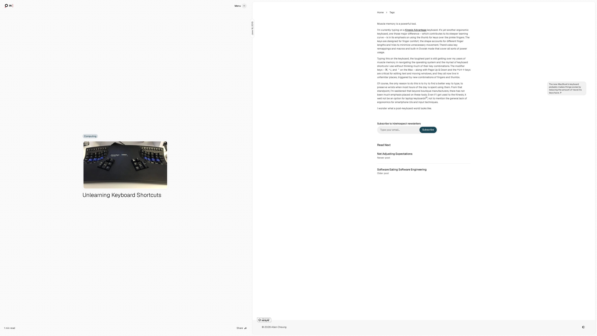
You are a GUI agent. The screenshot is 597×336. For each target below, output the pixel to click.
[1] (426, 97)
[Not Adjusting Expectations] (423, 155)
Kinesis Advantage (415, 30)
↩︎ (560, 92)
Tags (392, 12)
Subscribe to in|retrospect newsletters (399, 123)
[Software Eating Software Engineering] (423, 171)
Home (380, 12)
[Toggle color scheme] (583, 327)
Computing (90, 136)
